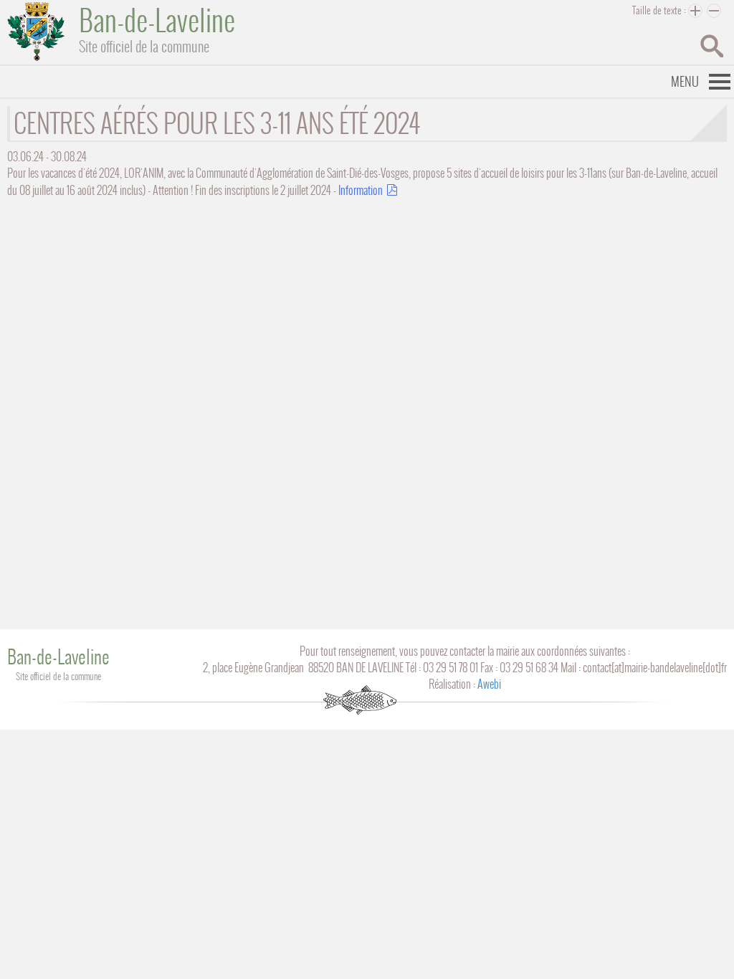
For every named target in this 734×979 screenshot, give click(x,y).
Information (360, 190)
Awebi (489, 684)
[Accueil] (36, 31)
